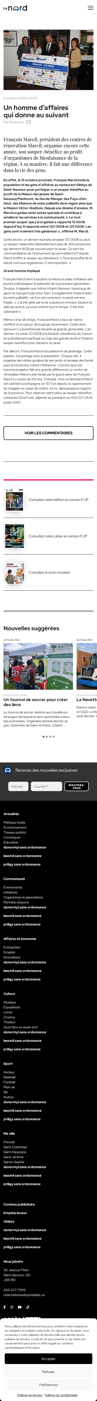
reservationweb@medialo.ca (24, 1295)
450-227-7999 (15, 1290)
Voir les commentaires (48, 433)
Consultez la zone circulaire (49, 572)
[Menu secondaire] (90, 8)
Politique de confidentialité (61, 1395)
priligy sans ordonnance (22, 864)
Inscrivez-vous (77, 786)
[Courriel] (28, 122)
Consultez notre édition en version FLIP (59, 499)
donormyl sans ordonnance (25, 847)
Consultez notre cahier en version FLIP (58, 536)
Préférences (48, 1385)
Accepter (48, 1358)
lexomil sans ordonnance (22, 856)
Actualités (12, 640)
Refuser (48, 1371)
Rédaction (16, 122)
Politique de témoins (29, 1395)
